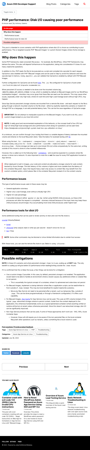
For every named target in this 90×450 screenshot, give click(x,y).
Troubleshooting (43, 330)
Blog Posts (51, 4)
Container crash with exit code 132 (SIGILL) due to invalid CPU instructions (12, 402)
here (39, 83)
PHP (33, 330)
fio (69, 137)
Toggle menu (8, 12)
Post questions (7, 327)
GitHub (13, 442)
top (7, 231)
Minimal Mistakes (26, 445)
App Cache (26, 299)
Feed (20, 442)
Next (66, 367)
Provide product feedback (23, 327)
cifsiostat (9, 228)
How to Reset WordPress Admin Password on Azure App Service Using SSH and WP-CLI (33, 402)
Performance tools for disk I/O (16, 39)
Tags (76, 4)
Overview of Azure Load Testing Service (56, 396)
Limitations (42, 153)
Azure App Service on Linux (18, 330)
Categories (65, 4)
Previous (23, 367)
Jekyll (18, 445)
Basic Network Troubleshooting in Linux (77, 399)
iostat (8, 224)
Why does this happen (12, 32)
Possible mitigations (11, 42)
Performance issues (12, 35)
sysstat (4, 220)
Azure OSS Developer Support (21, 4)
